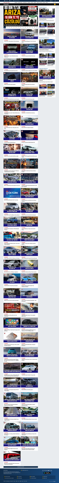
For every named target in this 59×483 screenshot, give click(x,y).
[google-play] (47, 473)
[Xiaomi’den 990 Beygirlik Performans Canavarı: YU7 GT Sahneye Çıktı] (29, 323)
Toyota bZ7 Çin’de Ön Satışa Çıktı (28, 99)
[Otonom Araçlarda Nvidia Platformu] (29, 49)
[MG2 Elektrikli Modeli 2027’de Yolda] (12, 193)
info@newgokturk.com (25, 470)
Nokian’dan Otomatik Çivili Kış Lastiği (11, 156)
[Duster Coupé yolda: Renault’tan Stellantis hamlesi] (29, 278)
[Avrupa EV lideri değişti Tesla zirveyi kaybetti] (12, 441)
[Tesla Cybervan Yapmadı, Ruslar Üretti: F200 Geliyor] (12, 382)
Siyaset (32, 2)
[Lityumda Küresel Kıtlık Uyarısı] (12, 135)
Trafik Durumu (45, 476)
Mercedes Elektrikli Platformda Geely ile (11, 99)
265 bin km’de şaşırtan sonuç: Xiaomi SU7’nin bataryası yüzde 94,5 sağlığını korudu (11, 360)
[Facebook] (42, 470)
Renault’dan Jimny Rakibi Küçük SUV (28, 142)
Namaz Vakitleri (33, 476)
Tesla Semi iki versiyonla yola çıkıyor (11, 285)
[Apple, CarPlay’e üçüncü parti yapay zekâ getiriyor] (12, 323)
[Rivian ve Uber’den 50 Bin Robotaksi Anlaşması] (12, 49)
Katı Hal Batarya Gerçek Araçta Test (11, 70)
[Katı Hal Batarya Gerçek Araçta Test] (12, 63)
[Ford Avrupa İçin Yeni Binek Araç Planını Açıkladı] (29, 193)
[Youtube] (48, 470)
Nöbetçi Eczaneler (7, 476)
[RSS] (51, 470)
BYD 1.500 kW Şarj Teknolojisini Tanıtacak (12, 185)
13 (32, 27)
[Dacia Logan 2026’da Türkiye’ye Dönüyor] (12, 251)
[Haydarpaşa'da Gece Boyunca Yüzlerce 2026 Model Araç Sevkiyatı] (12, 164)
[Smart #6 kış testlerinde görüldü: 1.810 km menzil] (29, 293)
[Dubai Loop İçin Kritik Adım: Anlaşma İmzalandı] (29, 337)
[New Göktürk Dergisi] (7, 2)
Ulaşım (47, 2)
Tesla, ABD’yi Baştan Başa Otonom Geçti (29, 419)
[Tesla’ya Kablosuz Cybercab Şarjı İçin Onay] (29, 222)
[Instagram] (45, 470)
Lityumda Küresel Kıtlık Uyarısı (9, 142)
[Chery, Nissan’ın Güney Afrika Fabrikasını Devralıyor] (12, 427)
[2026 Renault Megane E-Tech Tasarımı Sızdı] (29, 34)
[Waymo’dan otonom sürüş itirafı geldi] (12, 293)
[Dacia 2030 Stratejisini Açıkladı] (29, 120)
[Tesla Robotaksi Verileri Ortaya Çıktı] (29, 368)
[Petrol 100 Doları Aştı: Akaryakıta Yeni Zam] (12, 120)
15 (36, 27)
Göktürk (16, 2)
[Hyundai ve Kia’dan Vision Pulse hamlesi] (29, 265)
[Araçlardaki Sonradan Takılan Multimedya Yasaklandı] (12, 106)
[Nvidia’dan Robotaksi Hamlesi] (12, 77)
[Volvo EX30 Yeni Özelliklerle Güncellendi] (12, 208)
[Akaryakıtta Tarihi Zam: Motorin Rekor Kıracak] (29, 164)
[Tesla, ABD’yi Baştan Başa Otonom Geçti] (29, 412)
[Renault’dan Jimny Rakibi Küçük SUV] (29, 135)
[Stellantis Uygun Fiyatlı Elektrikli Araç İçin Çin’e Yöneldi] (29, 178)
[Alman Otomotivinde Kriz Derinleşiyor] (29, 208)
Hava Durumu (20, 476)
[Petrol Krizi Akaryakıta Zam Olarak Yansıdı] (29, 77)
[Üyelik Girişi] (54, 1)
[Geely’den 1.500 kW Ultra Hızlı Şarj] (29, 106)
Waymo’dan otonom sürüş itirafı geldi (11, 300)
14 (34, 27)
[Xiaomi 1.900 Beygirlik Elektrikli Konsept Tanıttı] (29, 149)
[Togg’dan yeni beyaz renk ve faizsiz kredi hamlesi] (29, 352)
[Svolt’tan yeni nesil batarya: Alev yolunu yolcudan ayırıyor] (12, 337)
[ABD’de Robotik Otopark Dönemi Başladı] (29, 251)
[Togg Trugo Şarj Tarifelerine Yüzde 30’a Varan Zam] (29, 427)
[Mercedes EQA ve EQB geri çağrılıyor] (12, 265)
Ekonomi (40, 2)
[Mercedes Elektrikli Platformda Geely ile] (12, 92)
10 (25, 27)
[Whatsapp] (50, 470)
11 (27, 27)
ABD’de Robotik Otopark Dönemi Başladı (29, 258)
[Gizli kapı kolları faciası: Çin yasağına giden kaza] (29, 308)
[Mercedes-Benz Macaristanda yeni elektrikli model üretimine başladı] (29, 441)
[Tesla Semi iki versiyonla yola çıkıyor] (12, 278)
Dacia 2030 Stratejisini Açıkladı (27, 127)
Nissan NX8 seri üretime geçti (27, 389)
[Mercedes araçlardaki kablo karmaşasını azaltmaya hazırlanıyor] (12, 456)
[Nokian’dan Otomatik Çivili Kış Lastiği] (12, 149)
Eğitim (35, 2)
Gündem (28, 2)
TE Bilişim (54, 481)
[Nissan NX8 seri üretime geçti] (29, 382)
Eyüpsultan (25, 2)
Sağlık (38, 2)
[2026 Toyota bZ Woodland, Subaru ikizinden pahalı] (29, 397)
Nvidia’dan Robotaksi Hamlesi (9, 84)
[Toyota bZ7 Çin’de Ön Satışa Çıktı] (29, 92)
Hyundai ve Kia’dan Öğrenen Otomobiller (29, 70)
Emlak (44, 2)
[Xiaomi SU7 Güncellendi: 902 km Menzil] (12, 34)
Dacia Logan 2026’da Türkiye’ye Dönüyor (12, 258)
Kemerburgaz (20, 2)
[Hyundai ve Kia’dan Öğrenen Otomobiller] (29, 63)
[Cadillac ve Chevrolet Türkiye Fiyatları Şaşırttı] (29, 236)
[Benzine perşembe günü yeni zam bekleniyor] (12, 308)
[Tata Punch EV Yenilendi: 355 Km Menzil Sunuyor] (12, 222)
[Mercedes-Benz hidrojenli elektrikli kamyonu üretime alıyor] (12, 397)
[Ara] (53, 2)
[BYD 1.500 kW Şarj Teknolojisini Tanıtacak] (12, 178)
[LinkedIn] (47, 470)
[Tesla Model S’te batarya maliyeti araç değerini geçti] (12, 412)
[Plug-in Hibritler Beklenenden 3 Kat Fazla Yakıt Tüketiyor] (12, 236)
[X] (44, 470)
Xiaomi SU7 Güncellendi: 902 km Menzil (11, 41)
